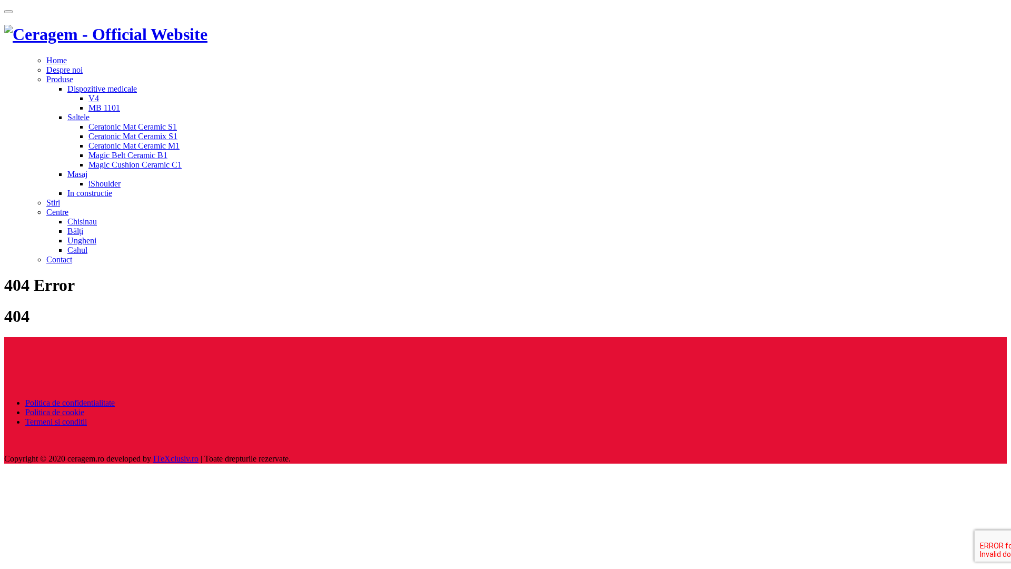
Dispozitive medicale (102, 88)
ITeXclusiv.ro (176, 458)
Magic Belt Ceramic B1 (127, 155)
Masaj (77, 174)
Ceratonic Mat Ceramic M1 (134, 145)
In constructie (89, 193)
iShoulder (104, 183)
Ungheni (81, 240)
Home (56, 60)
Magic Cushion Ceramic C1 (135, 164)
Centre (57, 212)
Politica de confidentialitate (70, 402)
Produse (59, 79)
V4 (93, 98)
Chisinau (82, 221)
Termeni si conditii (56, 421)
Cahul (77, 250)
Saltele (78, 117)
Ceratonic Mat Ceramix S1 (132, 136)
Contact (59, 259)
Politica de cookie (54, 412)
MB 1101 (104, 107)
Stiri (53, 202)
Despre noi (64, 69)
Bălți (75, 231)
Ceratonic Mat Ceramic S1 (132, 126)
